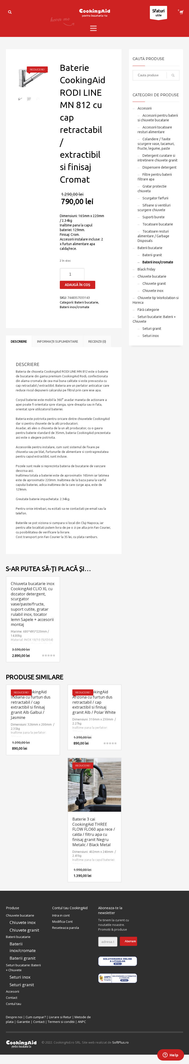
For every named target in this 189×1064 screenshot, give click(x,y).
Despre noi (14, 1017)
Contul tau (13, 1003)
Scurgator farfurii (155, 198)
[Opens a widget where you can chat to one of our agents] (170, 1055)
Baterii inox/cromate (74, 307)
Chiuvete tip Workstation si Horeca (156, 300)
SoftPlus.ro (120, 1042)
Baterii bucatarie (86, 302)
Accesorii (145, 108)
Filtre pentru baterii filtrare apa (155, 177)
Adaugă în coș (77, 285)
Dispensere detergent (159, 167)
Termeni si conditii (61, 1021)
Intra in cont (61, 915)
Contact (11, 997)
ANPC (82, 1021)
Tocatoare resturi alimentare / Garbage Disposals (153, 236)
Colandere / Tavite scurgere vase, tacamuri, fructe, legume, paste (156, 143)
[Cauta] (173, 75)
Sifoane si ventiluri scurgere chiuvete (154, 207)
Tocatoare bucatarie (157, 224)
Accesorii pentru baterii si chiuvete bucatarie (158, 117)
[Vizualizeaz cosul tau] (181, 12)
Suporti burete (153, 217)
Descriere (19, 341)
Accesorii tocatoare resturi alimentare (155, 129)
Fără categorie (148, 310)
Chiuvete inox (152, 291)
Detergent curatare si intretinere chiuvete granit (157, 158)
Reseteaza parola (65, 927)
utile (158, 12)
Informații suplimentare (57, 341)
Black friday (146, 269)
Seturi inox (150, 336)
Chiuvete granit (154, 284)
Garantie (23, 1021)
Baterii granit (152, 255)
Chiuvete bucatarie (152, 276)
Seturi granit (151, 329)
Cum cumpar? (36, 1017)
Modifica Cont (62, 921)
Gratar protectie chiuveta (152, 188)
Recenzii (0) (97, 341)
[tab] (19, 341)
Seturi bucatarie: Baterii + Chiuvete (154, 319)
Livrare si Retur (60, 1017)
